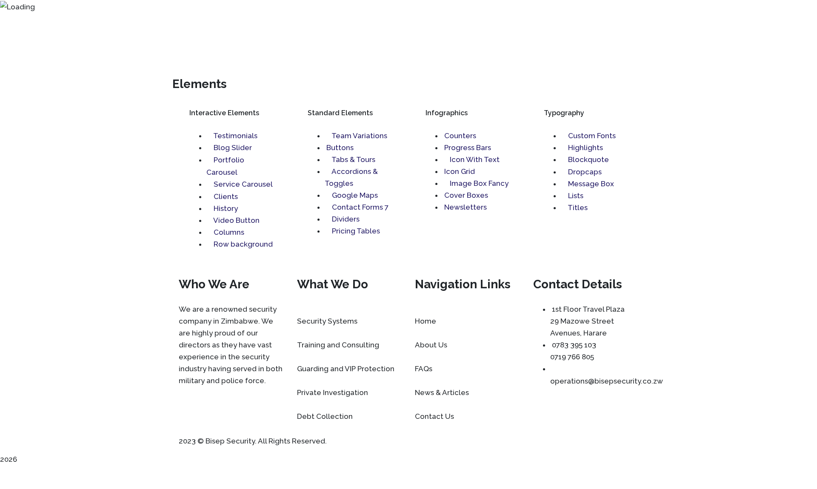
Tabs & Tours (352, 159)
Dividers (345, 219)
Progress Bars (467, 147)
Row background (242, 244)
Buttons (339, 147)
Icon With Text (474, 159)
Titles (577, 207)
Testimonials (234, 135)
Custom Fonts (591, 135)
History (225, 208)
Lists (574, 195)
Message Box (590, 183)
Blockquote (587, 159)
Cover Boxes (465, 195)
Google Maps (354, 195)
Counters (459, 135)
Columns (228, 232)
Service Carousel (242, 184)
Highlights (584, 147)
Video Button (236, 220)
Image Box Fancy (478, 183)
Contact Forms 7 (359, 207)
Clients (225, 196)
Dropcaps (584, 172)
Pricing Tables (355, 231)
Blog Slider (232, 147)
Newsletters (465, 207)
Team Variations (358, 135)
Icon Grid (459, 171)
